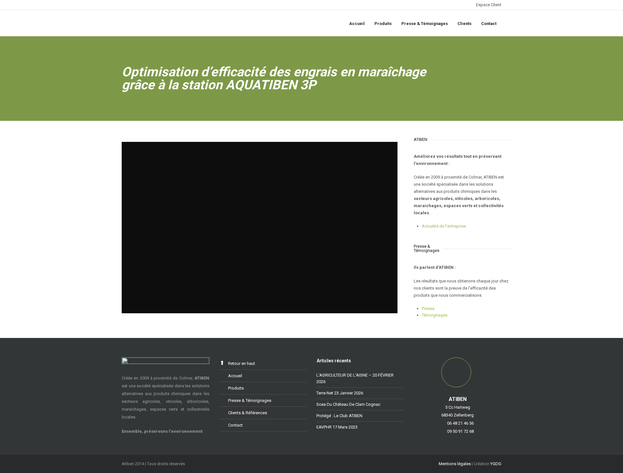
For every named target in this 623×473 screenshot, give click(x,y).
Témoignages (434, 315)
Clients (464, 23)
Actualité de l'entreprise (444, 226)
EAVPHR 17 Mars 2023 (337, 427)
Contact (488, 23)
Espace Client (488, 4)
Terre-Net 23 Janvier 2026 (339, 393)
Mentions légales (455, 463)
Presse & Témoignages (424, 23)
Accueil (357, 23)
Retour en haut (241, 363)
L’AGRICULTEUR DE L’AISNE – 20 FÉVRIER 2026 (355, 378)
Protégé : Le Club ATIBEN (339, 415)
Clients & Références (247, 412)
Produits (383, 23)
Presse (428, 308)
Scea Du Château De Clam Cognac (348, 404)
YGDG (495, 463)
